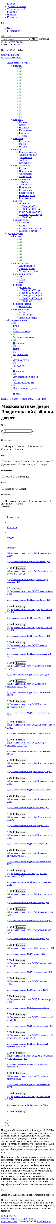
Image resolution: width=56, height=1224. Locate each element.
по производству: (22, 179)
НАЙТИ (34, 39)
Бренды (42, 399)
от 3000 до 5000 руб (29, 206)
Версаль (18, 449)
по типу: (17, 149)
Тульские (23, 182)
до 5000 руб (25, 287)
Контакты (12, 17)
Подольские (25, 187)
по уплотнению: (21, 263)
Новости (11, 14)
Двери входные (15, 233)
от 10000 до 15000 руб (30, 211)
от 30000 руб (25, 217)
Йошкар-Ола (25, 306)
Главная (11, 3)
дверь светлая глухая (11, 42)
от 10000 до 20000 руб (30, 293)
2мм (21, 282)
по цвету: (18, 119)
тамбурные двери (28, 317)
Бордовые (24, 133)
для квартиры (26, 314)
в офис (22, 225)
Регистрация (13, 31)
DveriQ (4, 399)
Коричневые (25, 130)
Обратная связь (9, 1221)
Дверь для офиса (39, 501)
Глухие (22, 168)
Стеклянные (25, 163)
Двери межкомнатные (18, 62)
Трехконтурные (27, 268)
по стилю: (18, 138)
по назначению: (21, 220)
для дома (23, 312)
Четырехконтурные (29, 271)
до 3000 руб (25, 203)
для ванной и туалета (30, 228)
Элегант (21, 446)
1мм (21, 276)
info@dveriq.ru (44, 1221)
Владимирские (26, 192)
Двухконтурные (27, 265)
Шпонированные (28, 152)
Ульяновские (25, 184)
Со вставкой (25, 173)
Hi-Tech (23, 146)
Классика (24, 141)
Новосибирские (27, 195)
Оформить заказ (28, 1218)
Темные (23, 135)
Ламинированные (28, 154)
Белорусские (25, 198)
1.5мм (22, 279)
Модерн (23, 144)
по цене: (17, 201)
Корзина (15, 1218)
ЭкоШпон (24, 160)
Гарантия (12, 12)
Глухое (8, 476)
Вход (9, 28)
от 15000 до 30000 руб (30, 214)
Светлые (23, 122)
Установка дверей (16, 9)
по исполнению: (21, 165)
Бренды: (17, 65)
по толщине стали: (22, 274)
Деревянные (25, 157)
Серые (22, 125)
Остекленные (26, 171)
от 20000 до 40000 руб (30, 295)
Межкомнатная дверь (15, 501)
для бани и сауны (28, 230)
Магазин (5, 1218)
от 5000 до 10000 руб (29, 209)
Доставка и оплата (16, 6)
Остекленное (22, 476)
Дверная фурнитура (17, 320)
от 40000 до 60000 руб (30, 298)
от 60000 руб (25, 301)
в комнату (24, 222)
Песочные (24, 127)
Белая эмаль (35, 446)
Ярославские (25, 190)
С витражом (25, 176)
